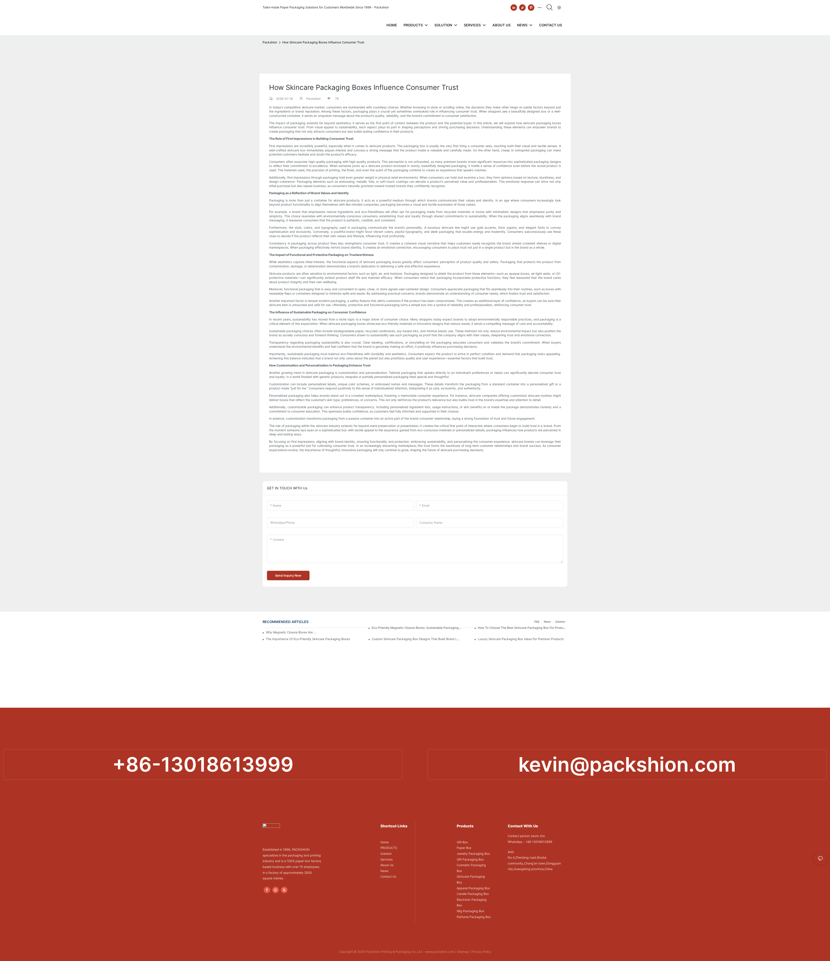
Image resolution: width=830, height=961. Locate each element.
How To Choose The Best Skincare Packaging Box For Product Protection (522, 628)
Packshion (270, 42)
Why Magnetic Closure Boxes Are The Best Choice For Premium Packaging (291, 632)
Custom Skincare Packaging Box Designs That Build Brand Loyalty (416, 639)
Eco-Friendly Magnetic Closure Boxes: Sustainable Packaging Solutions (416, 628)
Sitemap (462, 951)
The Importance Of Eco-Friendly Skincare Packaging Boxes (308, 639)
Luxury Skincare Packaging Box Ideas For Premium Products (521, 639)
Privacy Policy (481, 951)
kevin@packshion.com (627, 764)
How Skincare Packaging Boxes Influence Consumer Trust (323, 42)
